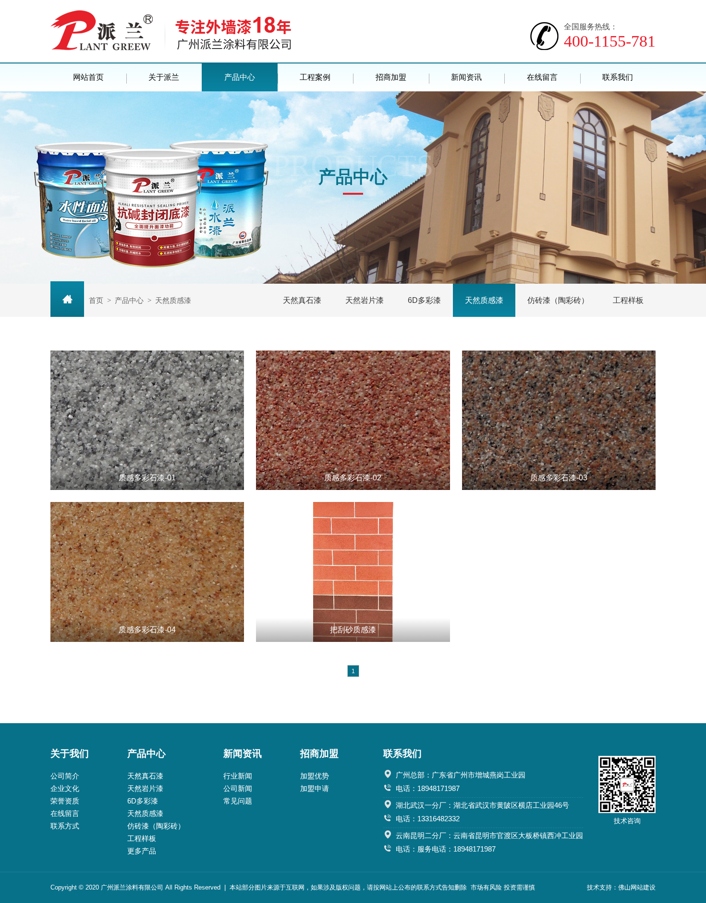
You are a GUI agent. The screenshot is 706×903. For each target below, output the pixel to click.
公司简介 (64, 776)
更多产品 (141, 851)
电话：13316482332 (428, 819)
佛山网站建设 (637, 887)
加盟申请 (314, 788)
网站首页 (88, 77)
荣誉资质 (64, 801)
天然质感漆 (484, 300)
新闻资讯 (466, 77)
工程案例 (315, 77)
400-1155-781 (610, 36)
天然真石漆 (302, 300)
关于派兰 (163, 77)
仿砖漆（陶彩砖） (558, 300)
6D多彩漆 (424, 300)
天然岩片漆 (364, 300)
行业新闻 (237, 776)
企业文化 (64, 788)
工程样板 (628, 300)
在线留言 (542, 77)
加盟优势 (314, 776)
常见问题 (237, 801)
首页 (96, 300)
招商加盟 (391, 77)
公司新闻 (237, 788)
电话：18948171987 (428, 788)
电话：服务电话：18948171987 (446, 849)
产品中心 (239, 77)
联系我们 (617, 77)
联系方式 (64, 826)
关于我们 (69, 753)
